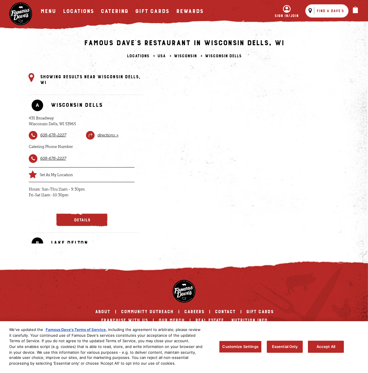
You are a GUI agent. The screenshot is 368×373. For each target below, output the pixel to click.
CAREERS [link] (194, 312)
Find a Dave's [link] (330, 11)
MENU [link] (48, 11)
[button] (82, 220)
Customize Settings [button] (240, 346)
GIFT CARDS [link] (259, 312)
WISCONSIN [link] (185, 56)
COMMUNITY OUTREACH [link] (147, 312)
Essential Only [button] (285, 346)
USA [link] (161, 56)
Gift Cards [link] (152, 11)
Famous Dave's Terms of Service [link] (76, 329)
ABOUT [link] (102, 312)
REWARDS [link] (189, 11)
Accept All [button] (326, 346)
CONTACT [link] (225, 312)
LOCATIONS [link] (78, 11)
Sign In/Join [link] (286, 16)
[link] (20, 13)
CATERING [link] (114, 11)
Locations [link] (138, 56)
